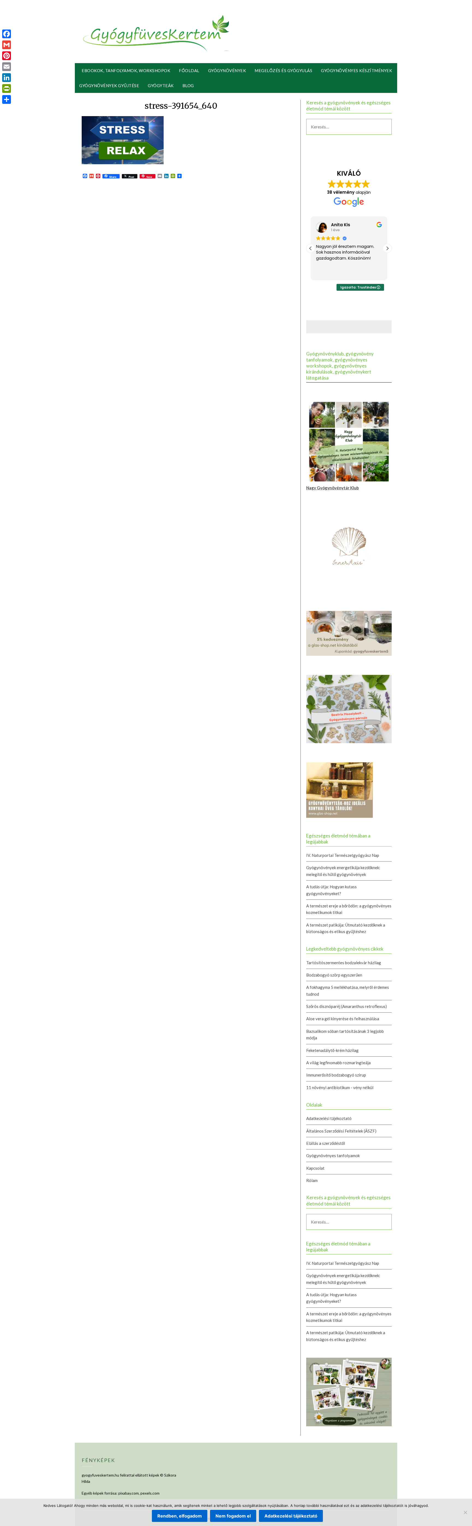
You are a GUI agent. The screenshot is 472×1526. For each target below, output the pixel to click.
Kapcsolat (315, 1168)
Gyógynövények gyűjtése (109, 85)
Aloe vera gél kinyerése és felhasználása (342, 1018)
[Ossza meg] (6, 99)
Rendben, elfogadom (179, 1516)
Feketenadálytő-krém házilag (332, 1050)
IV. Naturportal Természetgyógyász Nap (342, 855)
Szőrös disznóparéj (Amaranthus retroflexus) (346, 1006)
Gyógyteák (161, 85)
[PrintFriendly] (6, 88)
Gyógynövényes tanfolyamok (333, 1155)
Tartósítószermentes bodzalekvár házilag (343, 962)
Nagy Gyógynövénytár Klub (332, 487)
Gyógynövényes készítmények (356, 70)
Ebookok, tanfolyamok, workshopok (126, 70)
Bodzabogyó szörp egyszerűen (334, 974)
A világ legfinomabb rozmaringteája (338, 1062)
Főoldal (189, 70)
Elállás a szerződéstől (325, 1143)
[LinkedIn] (6, 77)
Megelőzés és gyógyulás (283, 70)
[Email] (6, 66)
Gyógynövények (227, 70)
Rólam (312, 1180)
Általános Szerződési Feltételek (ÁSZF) (341, 1130)
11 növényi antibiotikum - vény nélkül (339, 1087)
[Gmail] (6, 44)
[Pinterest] (6, 55)
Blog (188, 85)
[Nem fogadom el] (465, 1512)
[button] (387, 248)
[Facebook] (6, 33)
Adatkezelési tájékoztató (329, 1118)
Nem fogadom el (233, 1516)
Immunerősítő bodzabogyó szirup (336, 1074)
